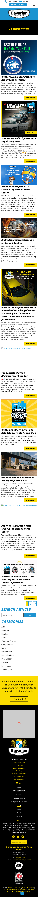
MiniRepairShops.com (19, 773)
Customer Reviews (19, 798)
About (19, 813)
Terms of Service (26, 891)
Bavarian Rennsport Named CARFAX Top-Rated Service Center (16, 528)
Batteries (5, 630)
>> (34, 603)
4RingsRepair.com (19, 762)
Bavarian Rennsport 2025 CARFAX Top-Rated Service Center (15, 189)
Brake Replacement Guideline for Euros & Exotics (17, 241)
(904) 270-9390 (12, 1)
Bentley (4, 634)
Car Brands (19, 794)
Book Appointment (18, 5)
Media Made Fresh (28, 888)
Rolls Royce (6, 666)
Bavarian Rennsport (14, 888)
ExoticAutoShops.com (19, 771)
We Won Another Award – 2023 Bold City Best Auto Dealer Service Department (17, 579)
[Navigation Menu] (34, 5)
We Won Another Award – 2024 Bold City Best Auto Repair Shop (18, 431)
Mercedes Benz (7, 655)
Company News (8, 644)
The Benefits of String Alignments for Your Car (14, 374)
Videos (19, 809)
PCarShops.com (19, 776)
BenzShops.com (19, 765)
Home (19, 787)
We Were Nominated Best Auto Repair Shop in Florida (18, 78)
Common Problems (9, 641)
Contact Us (19, 816)
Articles (19, 805)
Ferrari (4, 648)
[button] (19, 699)
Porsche (4, 662)
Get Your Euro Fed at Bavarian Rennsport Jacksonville (17, 479)
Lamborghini (6, 651)
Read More (30, 98)
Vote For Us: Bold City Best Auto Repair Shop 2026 (18, 140)
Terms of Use (16, 891)
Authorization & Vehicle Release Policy (16, 889)
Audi (3, 627)
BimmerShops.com (19, 768)
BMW (3, 637)
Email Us (25, 1)
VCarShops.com (19, 779)
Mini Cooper (6, 659)
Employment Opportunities (19, 802)
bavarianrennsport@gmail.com (21, 860)
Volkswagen (6, 669)
